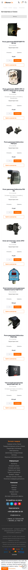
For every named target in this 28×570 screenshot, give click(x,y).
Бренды (14, 487)
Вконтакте (7, 503)
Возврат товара (14, 474)
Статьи (14, 489)
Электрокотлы (14, 450)
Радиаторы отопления (14, 448)
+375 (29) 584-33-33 (15, 511)
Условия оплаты (14, 466)
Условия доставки (14, 468)
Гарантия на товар (14, 470)
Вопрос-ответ (14, 492)
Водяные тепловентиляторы (14, 457)
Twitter (11, 503)
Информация (14, 461)
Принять (5, 568)
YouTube (19, 503)
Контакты (14, 463)
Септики (14, 455)
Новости (14, 485)
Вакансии (14, 494)
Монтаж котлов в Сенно (14, 476)
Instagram (15, 503)
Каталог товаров (14, 441)
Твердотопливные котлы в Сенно (14, 446)
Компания (14, 482)
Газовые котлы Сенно (14, 444)
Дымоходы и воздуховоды (14, 453)
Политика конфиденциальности (14, 479)
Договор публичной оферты (14, 496)
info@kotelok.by (15, 515)
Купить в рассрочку (14, 472)
